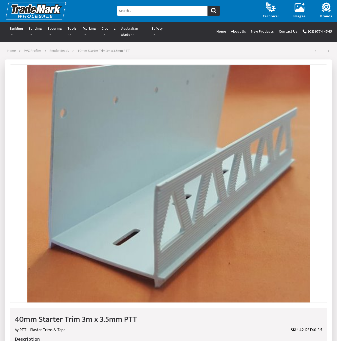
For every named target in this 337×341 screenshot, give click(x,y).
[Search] (213, 11)
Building (16, 28)
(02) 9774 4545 (319, 31)
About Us (238, 31)
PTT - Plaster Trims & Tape (42, 330)
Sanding (35, 28)
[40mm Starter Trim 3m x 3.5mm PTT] (168, 183)
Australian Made (129, 31)
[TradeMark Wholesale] (56, 10)
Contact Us (288, 31)
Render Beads (59, 51)
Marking (89, 28)
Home (221, 31)
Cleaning (108, 28)
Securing (55, 28)
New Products (262, 31)
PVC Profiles (32, 51)
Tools (71, 28)
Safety (157, 28)
